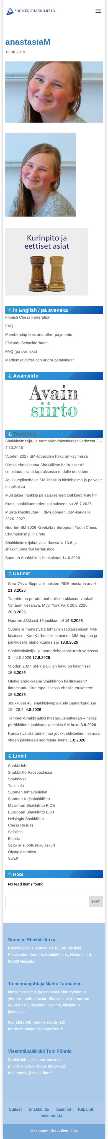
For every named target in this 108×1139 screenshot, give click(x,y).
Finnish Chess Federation (27, 317)
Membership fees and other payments (38, 334)
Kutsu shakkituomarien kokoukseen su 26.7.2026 (48, 504)
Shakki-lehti (18, 765)
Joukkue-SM (51, 1116)
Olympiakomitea (22, 852)
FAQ (9, 326)
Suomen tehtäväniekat (27, 792)
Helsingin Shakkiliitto (26, 819)
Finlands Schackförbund (26, 343)
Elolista (14, 838)
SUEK (13, 858)
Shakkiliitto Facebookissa (30, 772)
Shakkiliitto (39, 1109)
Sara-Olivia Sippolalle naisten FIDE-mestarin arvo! (52, 583)
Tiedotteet (25, 434)
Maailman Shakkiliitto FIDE (31, 805)
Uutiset (15, 1109)
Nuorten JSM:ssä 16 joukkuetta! (36, 620)
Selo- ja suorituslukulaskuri (31, 845)
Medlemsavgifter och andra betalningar (39, 360)
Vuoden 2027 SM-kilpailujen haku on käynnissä (46, 456)
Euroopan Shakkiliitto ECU (31, 812)
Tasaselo (16, 785)
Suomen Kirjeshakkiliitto (29, 798)
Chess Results (20, 825)
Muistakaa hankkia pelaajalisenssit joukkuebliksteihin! (52, 495)
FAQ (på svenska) (21, 351)
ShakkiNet (17, 779)
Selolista (15, 832)
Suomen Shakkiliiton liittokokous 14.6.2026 (42, 557)
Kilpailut (85, 1109)
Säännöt (63, 1109)
